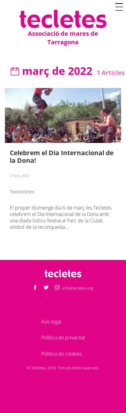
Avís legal (51, 321)
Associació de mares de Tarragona (63, 37)
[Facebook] (35, 288)
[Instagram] (57, 288)
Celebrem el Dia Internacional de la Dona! (61, 156)
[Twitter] (46, 288)
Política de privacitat (63, 337)
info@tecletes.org (77, 288)
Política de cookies (61, 353)
